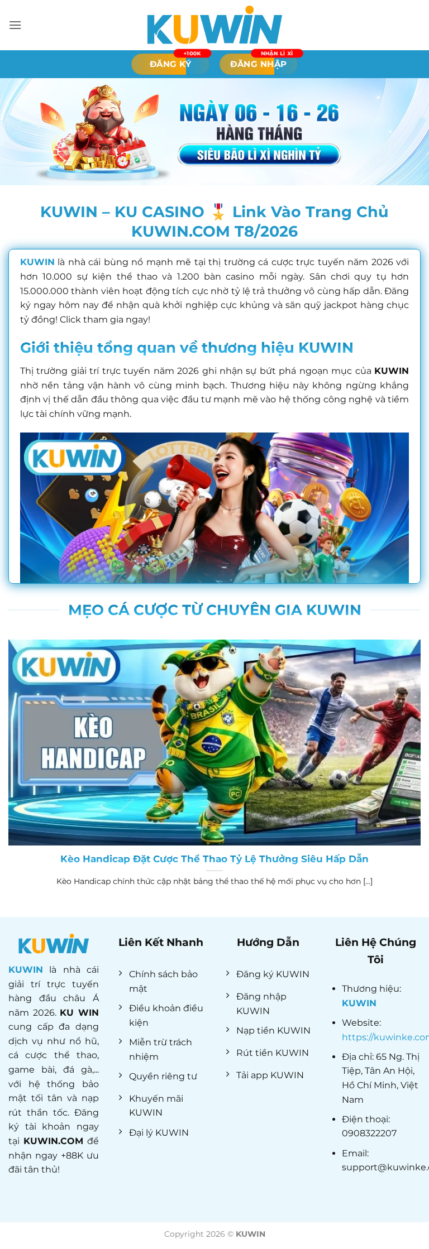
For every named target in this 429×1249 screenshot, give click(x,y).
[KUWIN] (214, 25)
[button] (15, 25)
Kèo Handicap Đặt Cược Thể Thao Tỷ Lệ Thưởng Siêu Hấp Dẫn (214, 858)
